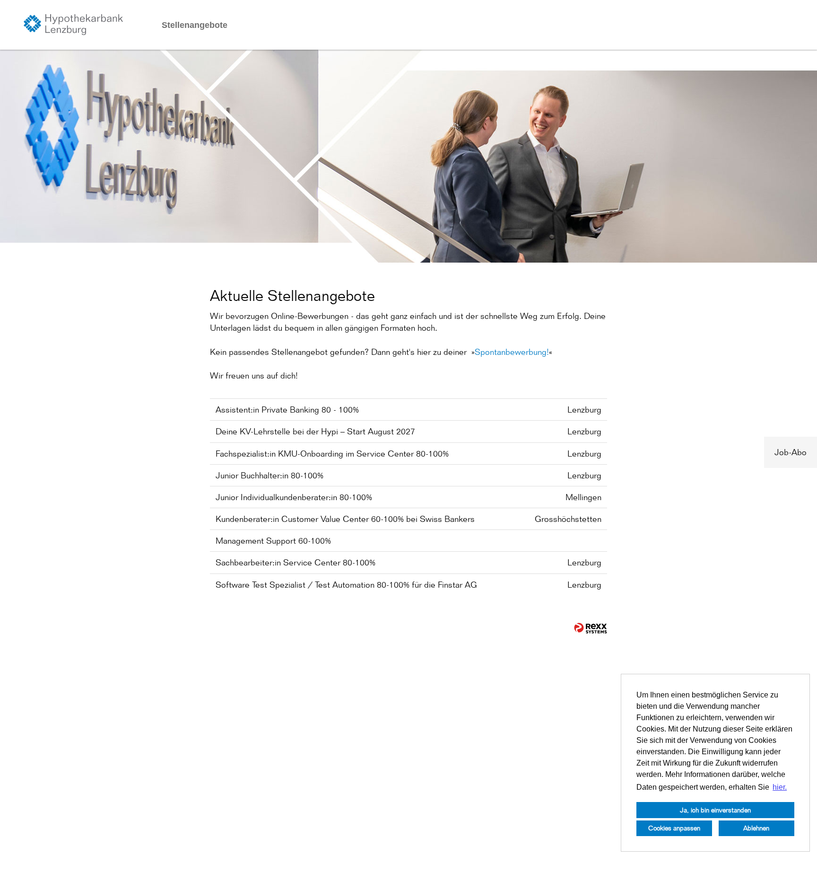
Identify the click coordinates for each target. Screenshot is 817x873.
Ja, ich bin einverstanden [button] (715, 810)
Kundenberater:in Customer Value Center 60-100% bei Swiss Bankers (345, 519)
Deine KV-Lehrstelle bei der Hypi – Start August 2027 (315, 431)
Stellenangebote (194, 25)
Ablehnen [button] (756, 828)
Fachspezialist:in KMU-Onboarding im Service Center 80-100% (332, 454)
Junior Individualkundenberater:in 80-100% (294, 497)
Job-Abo (790, 452)
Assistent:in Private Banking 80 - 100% (287, 409)
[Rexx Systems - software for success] (590, 628)
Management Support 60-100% (273, 541)
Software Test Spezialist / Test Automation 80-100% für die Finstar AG (346, 585)
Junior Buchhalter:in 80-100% (269, 475)
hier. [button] (780, 787)
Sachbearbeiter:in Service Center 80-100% (295, 562)
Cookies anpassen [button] (674, 828)
